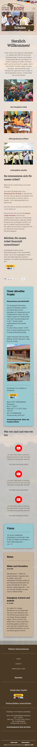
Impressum (14, 742)
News (18, 659)
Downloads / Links (18, 669)
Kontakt (18, 664)
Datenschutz (25, 742)
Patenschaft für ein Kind (12, 194)
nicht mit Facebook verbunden (5, 279)
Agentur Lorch (28, 745)
